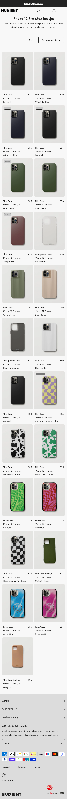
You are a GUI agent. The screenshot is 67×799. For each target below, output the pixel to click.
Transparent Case (43, 254)
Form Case (8, 520)
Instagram (22, 766)
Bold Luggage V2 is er (33, 3)
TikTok (37, 766)
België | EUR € (7, 780)
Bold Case (8, 307)
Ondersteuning (10, 717)
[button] (38, 10)
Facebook (6, 766)
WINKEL (6, 701)
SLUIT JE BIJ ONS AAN (14, 725)
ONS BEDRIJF (9, 709)
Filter (31, 40)
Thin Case (8, 94)
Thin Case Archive (43, 573)
